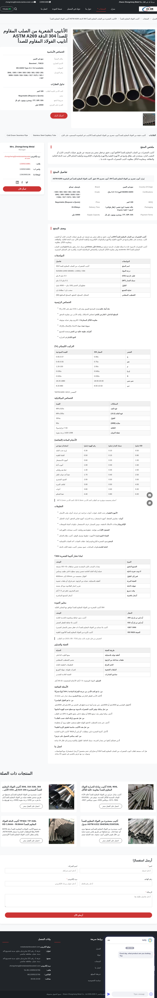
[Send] (109, 994)
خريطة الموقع (96, 974)
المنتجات (102, 9)
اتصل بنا (44, 9)
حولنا (99, 955)
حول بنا (88, 9)
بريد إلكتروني (72, 879)
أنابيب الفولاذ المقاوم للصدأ (129, 19)
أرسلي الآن (78, 915)
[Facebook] (22, 182)
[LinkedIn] (17, 182)
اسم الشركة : (72, 866)
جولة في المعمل (73, 9)
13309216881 (25, 164)
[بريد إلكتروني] (150, 495)
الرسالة (149, 892)
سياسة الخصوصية (94, 980)
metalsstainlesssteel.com (30, 947)
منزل (113, 9)
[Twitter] (26, 182)
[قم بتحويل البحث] (15, 9)
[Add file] (151, 994)
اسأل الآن (22, 189)
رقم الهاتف (148, 879)
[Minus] (108, 940)
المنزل (154, 19)
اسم (150, 866)
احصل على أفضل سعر (110, 806)
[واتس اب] (150, 503)
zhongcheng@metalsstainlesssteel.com (20, 2)
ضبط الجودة (57, 9)
